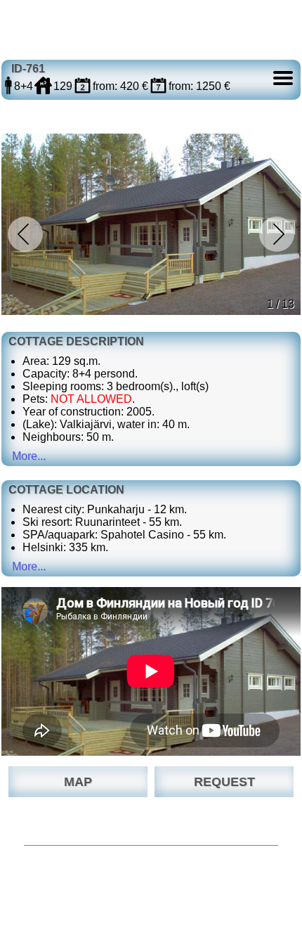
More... (29, 456)
